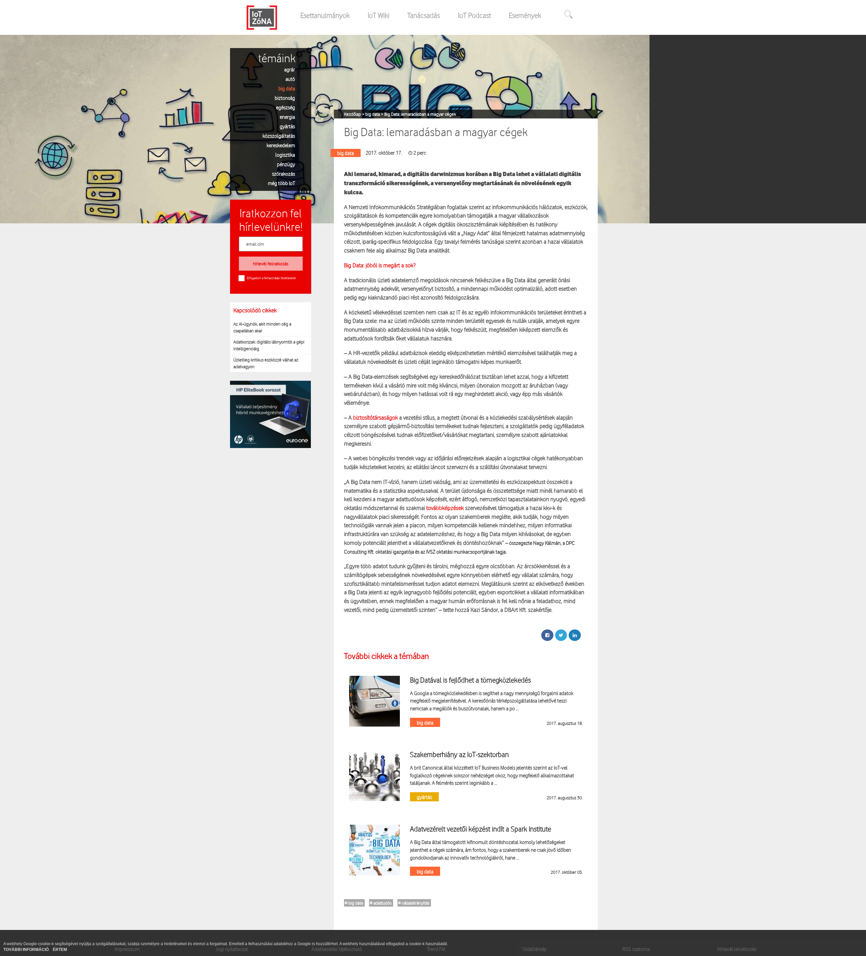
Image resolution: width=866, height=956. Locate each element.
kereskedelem (281, 145)
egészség (285, 107)
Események (525, 15)
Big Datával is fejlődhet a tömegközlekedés (470, 679)
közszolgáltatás (279, 135)
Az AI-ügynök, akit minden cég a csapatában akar (262, 327)
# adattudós (380, 903)
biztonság (285, 97)
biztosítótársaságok (375, 417)
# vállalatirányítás (413, 903)
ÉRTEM (60, 949)
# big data (354, 903)
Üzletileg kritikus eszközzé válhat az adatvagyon (265, 363)
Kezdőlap (353, 114)
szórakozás (283, 173)
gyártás (287, 126)
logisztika (285, 154)
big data (286, 88)
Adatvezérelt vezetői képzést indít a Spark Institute (480, 828)
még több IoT (281, 183)
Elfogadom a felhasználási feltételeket (271, 278)
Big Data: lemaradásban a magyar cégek (420, 114)
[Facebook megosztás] (547, 635)
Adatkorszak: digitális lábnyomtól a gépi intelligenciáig (268, 345)
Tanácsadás (423, 15)
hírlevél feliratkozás (270, 263)
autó (290, 78)
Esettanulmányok (325, 15)
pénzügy (286, 164)
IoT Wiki (378, 15)
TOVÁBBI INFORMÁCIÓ (26, 949)
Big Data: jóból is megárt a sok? (379, 265)
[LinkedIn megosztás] (575, 635)
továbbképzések (445, 507)
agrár (289, 69)
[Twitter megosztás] (561, 635)
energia (287, 116)
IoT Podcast (474, 15)
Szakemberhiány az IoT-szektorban (459, 754)
